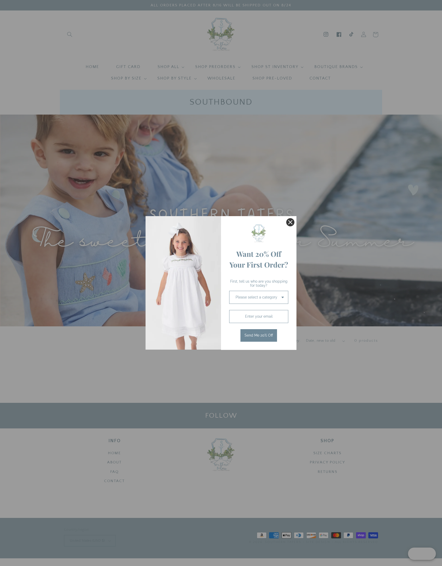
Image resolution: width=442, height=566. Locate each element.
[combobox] (258, 297)
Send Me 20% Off (259, 335)
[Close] (290, 222)
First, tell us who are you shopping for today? (259, 283)
